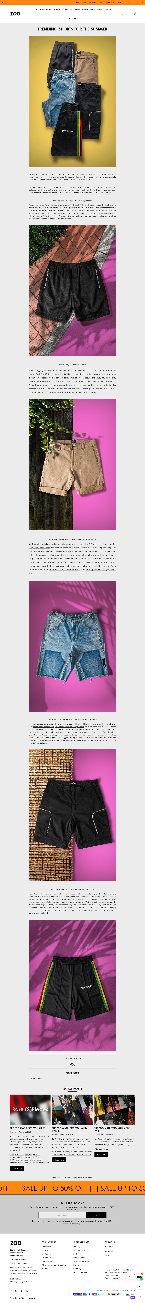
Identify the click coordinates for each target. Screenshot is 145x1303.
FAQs (75, 1254)
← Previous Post (35, 1078)
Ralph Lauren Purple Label (30, 1160)
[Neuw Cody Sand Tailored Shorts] (72, 530)
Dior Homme (78, 1151)
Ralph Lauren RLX (17, 1162)
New (36, 9)
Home (54, 1178)
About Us (45, 1250)
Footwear (63, 9)
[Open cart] (133, 14)
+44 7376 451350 (26, 1267)
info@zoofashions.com (19, 1263)
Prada (38, 1157)
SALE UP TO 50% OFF (62, 1188)
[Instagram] (16, 1291)
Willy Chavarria (70, 1154)
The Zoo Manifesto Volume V (27, 1128)
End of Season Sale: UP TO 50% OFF (73, 2)
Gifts (99, 9)
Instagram (109, 1251)
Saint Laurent (57, 1154)
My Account (47, 1254)
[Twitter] (26, 1291)
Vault (69, 18)
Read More (17, 1168)
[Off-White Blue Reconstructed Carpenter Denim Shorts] (72, 711)
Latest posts (73, 1089)
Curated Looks (89, 9)
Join (96, 1215)
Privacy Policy (79, 1257)
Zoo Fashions (30, 1298)
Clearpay (77, 1268)
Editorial (107, 9)
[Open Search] (126, 14)
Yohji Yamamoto (42, 1162)
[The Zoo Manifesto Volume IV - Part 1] (114, 1110)
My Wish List (46, 1257)
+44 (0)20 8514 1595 (18, 1259)
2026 (12, 1154)
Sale (76, 18)
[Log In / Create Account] (130, 14)
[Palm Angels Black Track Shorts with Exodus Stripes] (72, 1050)
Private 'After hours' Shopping (54, 1265)
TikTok (107, 1255)
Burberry (28, 1154)
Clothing (53, 9)
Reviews (45, 1268)
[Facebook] (11, 1291)
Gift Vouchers (47, 1261)
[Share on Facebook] (71, 1065)
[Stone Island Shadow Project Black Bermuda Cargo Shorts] (72, 880)
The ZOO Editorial (63, 1178)
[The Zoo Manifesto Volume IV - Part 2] (72, 1110)
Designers (43, 9)
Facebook (109, 1246)
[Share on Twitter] (73, 1065)
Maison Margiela (28, 1157)
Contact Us (46, 1246)
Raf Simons (14, 1160)
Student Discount (80, 1272)
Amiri (59, 1151)
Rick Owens (30, 1162)
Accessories (75, 9)
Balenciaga (19, 1154)
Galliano (36, 1154)
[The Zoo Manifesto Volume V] (30, 1110)
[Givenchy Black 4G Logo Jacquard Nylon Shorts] (72, 355)
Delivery (76, 1246)
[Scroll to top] (140, 1296)
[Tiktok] (21, 1291)
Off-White (88, 1151)
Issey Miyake (15, 1157)
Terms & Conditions (81, 1261)
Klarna (76, 1265)
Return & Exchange (81, 1250)
